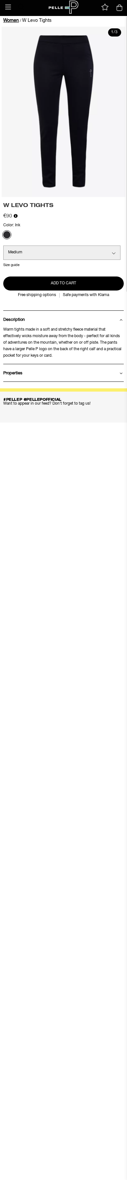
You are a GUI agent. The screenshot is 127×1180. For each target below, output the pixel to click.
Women (11, 20)
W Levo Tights (36, 20)
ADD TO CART (63, 283)
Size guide (11, 265)
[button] (8, 7)
